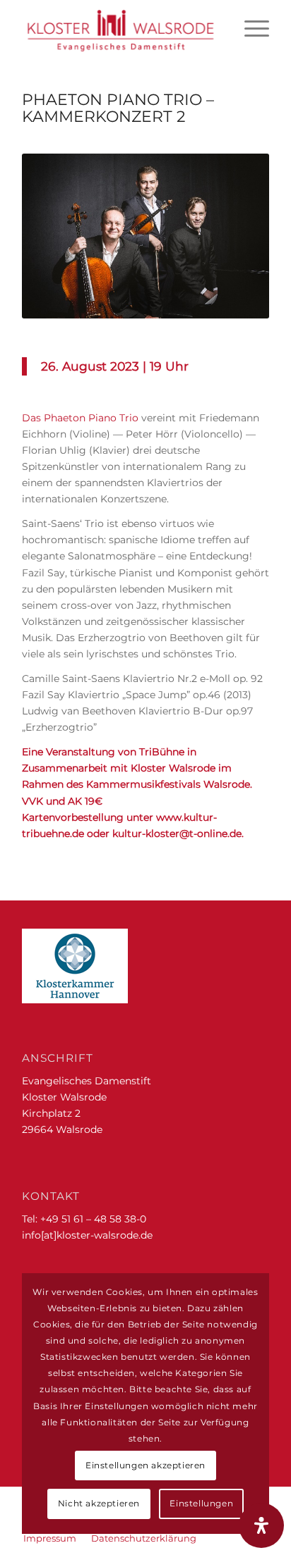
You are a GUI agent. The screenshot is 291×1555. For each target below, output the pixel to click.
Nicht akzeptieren (99, 1503)
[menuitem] (249, 28)
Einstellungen (201, 1503)
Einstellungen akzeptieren (145, 1465)
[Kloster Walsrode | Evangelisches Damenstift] (121, 28)
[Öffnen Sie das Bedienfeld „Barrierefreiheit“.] (261, 1525)
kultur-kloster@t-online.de (177, 833)
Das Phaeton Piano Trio (81, 417)
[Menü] (249, 28)
